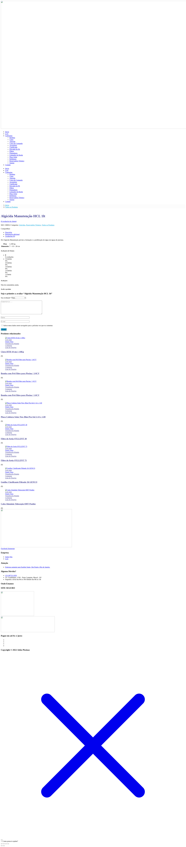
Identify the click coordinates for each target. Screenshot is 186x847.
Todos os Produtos (11, 207)
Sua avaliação (6, 298)
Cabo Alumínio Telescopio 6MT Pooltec (18, 504)
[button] (9, 841)
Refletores (12, 159)
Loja (6, 134)
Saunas (11, 163)
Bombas (12, 138)
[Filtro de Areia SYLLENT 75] (16, 446)
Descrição (8, 232)
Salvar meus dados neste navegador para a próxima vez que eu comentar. (28, 325)
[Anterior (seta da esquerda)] (2, 845)
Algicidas (22, 225)
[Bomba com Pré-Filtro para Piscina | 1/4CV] (20, 360)
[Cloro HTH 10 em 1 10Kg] (15, 338)
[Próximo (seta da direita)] (4, 845)
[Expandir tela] (4, 843)
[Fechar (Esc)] (8, 843)
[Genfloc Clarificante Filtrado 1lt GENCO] (20, 468)
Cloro (11, 140)
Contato (8, 165)
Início (7, 205)
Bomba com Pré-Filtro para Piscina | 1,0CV (20, 395)
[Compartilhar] (6, 843)
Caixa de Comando (16, 143)
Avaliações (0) (10, 236)
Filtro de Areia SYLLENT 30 (14, 439)
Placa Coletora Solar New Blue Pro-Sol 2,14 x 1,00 (23, 417)
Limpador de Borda (16, 155)
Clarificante (13, 147)
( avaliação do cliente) (9, 221)
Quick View (9, 342)
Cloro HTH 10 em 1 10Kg (12, 352)
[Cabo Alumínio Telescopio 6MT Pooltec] (19, 490)
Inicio (7, 132)
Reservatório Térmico (16, 161)
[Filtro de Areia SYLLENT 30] (16, 425)
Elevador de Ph (14, 149)
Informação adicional (12, 234)
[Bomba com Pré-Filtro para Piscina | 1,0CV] (20, 381)
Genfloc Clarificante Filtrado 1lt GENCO (19, 482)
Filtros (11, 151)
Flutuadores (13, 153)
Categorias (8, 136)
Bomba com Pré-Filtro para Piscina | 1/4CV (20, 373)
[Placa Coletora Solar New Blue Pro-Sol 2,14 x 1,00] (23, 403)
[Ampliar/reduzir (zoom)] (2, 843)
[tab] (95, 232)
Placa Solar (13, 157)
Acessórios (13, 145)
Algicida (12, 141)
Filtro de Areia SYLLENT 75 (14, 460)
